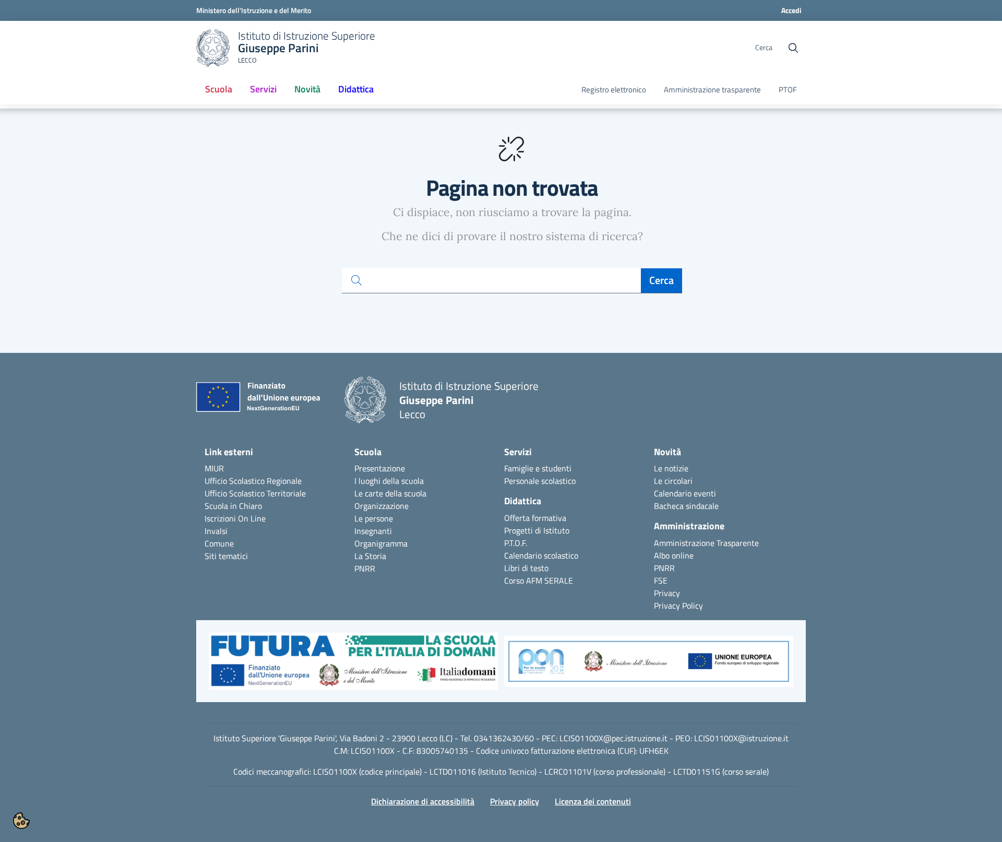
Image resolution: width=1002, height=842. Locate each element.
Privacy (667, 593)
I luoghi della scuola (389, 481)
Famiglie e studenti (537, 468)
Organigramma (381, 543)
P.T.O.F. (515, 543)
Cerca (661, 280)
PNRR (364, 568)
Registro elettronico (613, 90)
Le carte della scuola (390, 493)
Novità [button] (311, 92)
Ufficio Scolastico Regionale (253, 481)
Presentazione (379, 468)
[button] (353, 666)
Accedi (791, 10)
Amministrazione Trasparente (706, 543)
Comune (219, 543)
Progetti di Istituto (536, 530)
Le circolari (673, 481)
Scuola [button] (218, 89)
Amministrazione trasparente (712, 90)
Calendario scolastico (541, 555)
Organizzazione (381, 506)
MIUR (214, 468)
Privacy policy (514, 801)
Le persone (373, 518)
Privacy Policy (678, 605)
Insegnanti (373, 531)
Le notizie (671, 468)
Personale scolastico (540, 481)
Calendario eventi (685, 493)
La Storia (370, 556)
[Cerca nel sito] (793, 48)
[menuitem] (218, 89)
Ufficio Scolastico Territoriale (255, 493)
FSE (660, 580)
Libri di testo (526, 568)
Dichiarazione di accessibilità (422, 801)
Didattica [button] (356, 89)
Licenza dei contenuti (593, 801)
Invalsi (216, 531)
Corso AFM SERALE (538, 580)
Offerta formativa (535, 518)
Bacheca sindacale (686, 506)
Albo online (674, 555)
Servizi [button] (263, 89)
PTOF (788, 90)
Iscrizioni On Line (235, 518)
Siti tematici (226, 556)
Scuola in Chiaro (233, 506)
